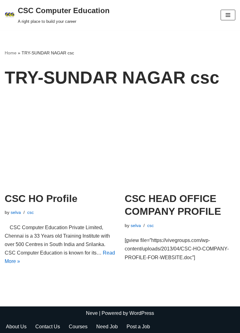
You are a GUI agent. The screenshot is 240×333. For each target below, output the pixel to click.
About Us (16, 326)
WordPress (141, 313)
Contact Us (47, 326)
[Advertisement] (120, 145)
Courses (78, 326)
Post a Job (138, 326)
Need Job (107, 326)
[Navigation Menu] (228, 15)
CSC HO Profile (41, 198)
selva (16, 212)
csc (30, 212)
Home (11, 52)
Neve (92, 313)
